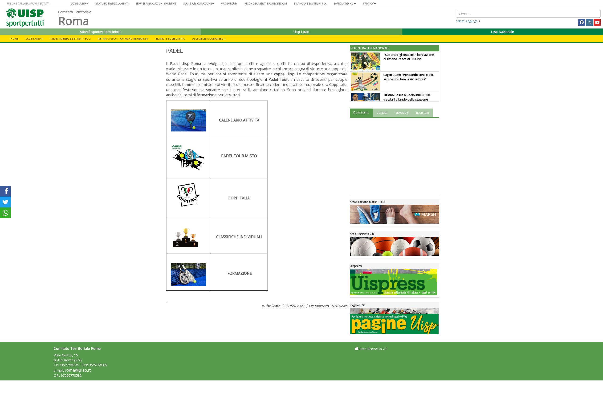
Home (14, 38)
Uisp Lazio (301, 31)
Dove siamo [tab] (361, 112)
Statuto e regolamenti (112, 3)
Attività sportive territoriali (99, 31)
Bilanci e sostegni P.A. (170, 38)
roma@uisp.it (78, 370)
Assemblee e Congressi (208, 38)
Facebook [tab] (401, 113)
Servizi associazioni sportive (156, 3)
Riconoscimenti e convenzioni (265, 3)
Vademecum (229, 3)
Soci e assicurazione (197, 3)
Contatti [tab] (382, 113)
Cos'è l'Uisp (78, 3)
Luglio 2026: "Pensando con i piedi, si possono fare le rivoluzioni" (408, 77)
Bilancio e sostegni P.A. (310, 3)
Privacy (368, 3)
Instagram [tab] (422, 113)
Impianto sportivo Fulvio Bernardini (123, 38)
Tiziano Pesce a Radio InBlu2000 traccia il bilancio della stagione (406, 97)
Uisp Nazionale (502, 31)
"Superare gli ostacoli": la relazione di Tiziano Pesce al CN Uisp (408, 57)
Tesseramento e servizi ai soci (70, 38)
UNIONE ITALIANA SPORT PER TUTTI (28, 3)
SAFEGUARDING (344, 3)
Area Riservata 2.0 (373, 349)
